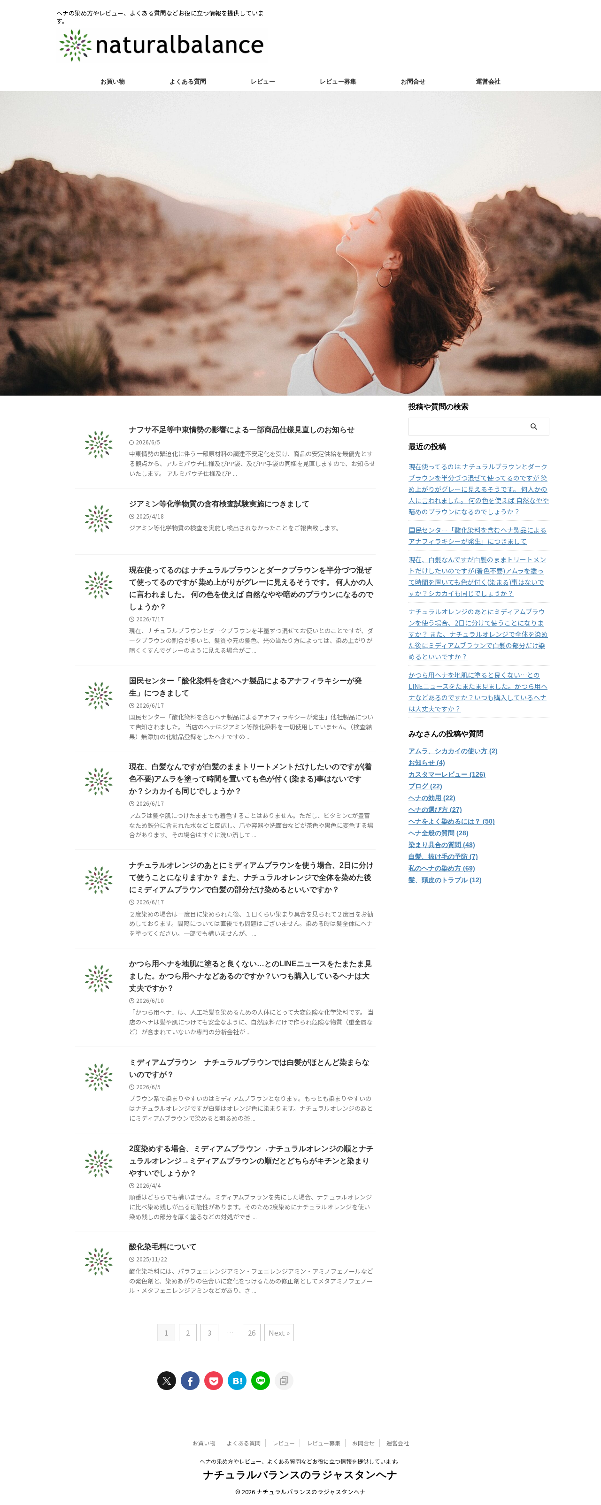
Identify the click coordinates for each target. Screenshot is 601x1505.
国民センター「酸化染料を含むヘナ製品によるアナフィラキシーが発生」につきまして (477, 535)
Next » (279, 1332)
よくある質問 (188, 81)
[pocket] (213, 1380)
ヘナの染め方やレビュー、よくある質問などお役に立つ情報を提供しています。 (301, 1461)
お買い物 (112, 81)
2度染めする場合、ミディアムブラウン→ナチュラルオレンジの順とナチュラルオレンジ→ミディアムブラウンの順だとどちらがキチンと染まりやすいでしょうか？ (251, 1161)
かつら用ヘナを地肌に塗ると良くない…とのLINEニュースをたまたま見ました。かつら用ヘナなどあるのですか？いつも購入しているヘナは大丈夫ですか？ (250, 976)
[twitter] (166, 1380)
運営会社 (488, 81)
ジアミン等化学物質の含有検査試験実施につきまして (219, 504)
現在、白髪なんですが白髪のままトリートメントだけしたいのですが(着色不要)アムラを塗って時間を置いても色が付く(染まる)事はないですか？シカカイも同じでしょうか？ (250, 779)
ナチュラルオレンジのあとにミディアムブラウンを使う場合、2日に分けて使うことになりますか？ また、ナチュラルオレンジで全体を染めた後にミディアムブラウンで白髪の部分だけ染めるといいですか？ (251, 877)
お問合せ (413, 81)
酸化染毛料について (163, 1247)
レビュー (263, 81)
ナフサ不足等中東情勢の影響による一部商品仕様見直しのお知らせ (241, 430)
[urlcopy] (284, 1380)
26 (251, 1332)
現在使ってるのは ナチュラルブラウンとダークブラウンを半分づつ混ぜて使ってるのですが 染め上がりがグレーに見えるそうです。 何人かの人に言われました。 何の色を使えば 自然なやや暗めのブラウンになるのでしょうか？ (478, 489)
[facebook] (190, 1380)
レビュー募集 (338, 81)
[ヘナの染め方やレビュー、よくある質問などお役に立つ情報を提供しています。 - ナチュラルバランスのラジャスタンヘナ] (237, 1380)
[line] (260, 1380)
